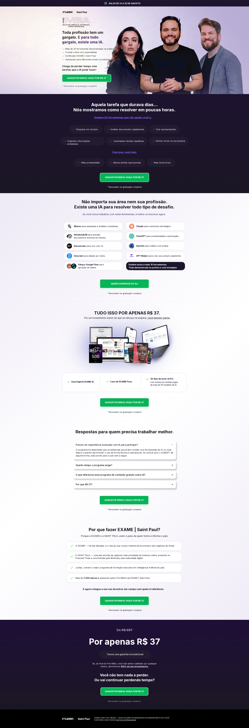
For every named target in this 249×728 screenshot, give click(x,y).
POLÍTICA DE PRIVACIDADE (126, 720)
